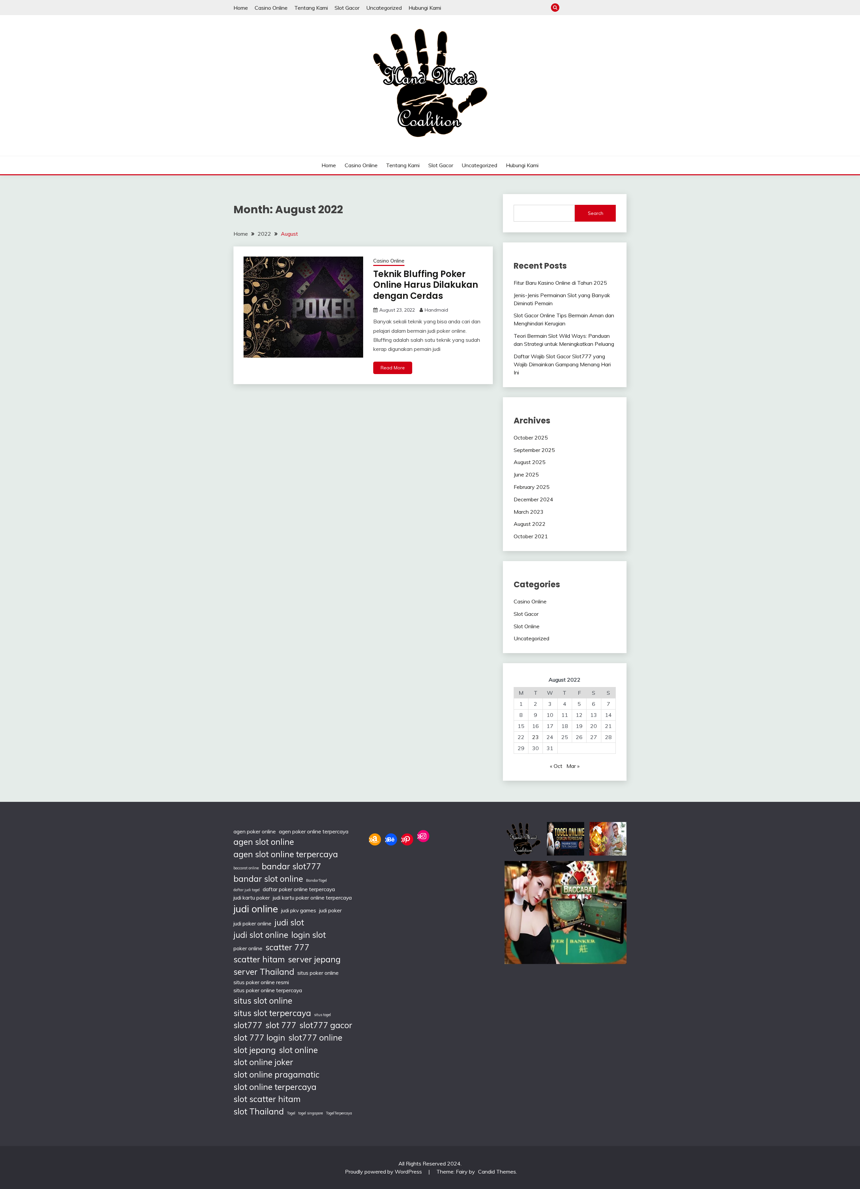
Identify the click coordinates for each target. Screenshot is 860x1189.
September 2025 (534, 450)
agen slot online (263, 841)
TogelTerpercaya (339, 1113)
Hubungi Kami (424, 7)
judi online (255, 909)
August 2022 (530, 523)
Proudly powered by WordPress (384, 1171)
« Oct (556, 766)
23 (535, 737)
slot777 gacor (325, 1025)
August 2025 (530, 462)
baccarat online (246, 868)
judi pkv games (298, 910)
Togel (291, 1113)
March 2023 (529, 511)
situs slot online (262, 1000)
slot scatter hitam (267, 1099)
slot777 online (315, 1037)
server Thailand (263, 971)
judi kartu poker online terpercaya (312, 897)
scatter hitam (259, 959)
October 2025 (531, 437)
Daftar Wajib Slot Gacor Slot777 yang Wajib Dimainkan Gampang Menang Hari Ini (562, 364)
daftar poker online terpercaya (299, 889)
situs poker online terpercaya (267, 990)
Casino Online (271, 7)
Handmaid (436, 310)
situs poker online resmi (261, 982)
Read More (393, 368)
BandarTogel (316, 880)
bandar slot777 (291, 866)
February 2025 (532, 487)
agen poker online (254, 831)
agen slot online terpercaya (285, 854)
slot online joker (263, 1062)
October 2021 (531, 536)
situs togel (322, 1014)
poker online (247, 948)
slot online (298, 1050)
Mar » (572, 766)
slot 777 (280, 1025)
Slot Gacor (347, 7)
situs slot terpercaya (272, 1013)
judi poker (330, 910)
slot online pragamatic (276, 1074)
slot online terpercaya (274, 1087)
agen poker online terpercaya (313, 831)
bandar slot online (268, 878)
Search (595, 213)
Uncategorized (384, 7)
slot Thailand (258, 1111)
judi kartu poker (251, 897)
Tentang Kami (311, 7)
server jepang (314, 959)
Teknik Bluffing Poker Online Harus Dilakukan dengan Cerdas (425, 285)
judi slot (289, 922)
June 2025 (526, 474)
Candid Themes (497, 1171)
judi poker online (252, 923)
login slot (308, 934)
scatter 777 (287, 947)
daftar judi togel (246, 889)
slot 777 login (259, 1037)
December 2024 (533, 499)
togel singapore (310, 1113)
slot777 (247, 1025)
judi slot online (260, 934)
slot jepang (254, 1050)
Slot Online (527, 626)
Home (240, 7)
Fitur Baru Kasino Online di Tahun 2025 (560, 282)
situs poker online (318, 972)
